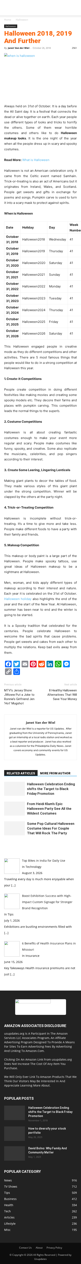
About (39, 1247)
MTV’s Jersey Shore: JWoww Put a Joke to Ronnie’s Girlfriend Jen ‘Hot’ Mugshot (19, 697)
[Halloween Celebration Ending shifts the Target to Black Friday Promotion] (14, 789)
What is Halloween (35, 160)
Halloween (22, 19)
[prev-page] (5, 843)
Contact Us (25, 1247)
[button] (7, 9)
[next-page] (7, 843)
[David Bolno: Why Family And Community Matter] (14, 1153)
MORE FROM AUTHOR (55, 773)
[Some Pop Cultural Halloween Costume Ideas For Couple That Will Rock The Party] (14, 828)
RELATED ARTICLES (21, 773)
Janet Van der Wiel (18, 47)
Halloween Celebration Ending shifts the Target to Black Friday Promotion (51, 789)
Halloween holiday (17, 599)
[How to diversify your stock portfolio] (14, 1133)
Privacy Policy (54, 1247)
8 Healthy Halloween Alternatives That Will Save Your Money (62, 695)
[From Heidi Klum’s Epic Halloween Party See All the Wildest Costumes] (14, 809)
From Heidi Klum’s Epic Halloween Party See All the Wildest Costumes (49, 808)
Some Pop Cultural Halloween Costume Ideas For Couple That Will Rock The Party (50, 828)
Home (7, 19)
